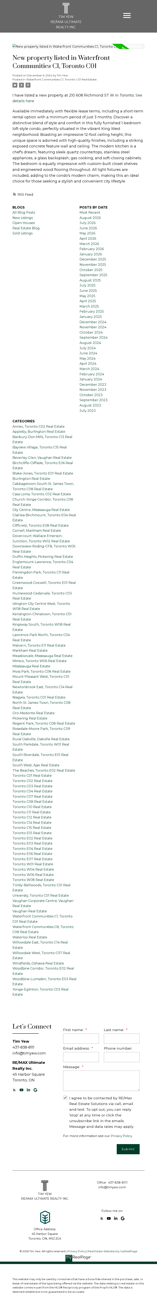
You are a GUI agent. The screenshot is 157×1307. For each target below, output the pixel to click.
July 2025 (87, 285)
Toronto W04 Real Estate (33, 869)
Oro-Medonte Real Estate (33, 713)
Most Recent (90, 212)
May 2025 (87, 296)
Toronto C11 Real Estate (31, 812)
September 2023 (94, 400)
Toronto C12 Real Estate (32, 817)
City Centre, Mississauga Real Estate (41, 510)
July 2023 (88, 411)
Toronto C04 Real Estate (32, 791)
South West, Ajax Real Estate (35, 765)
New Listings (22, 218)
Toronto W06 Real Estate (33, 875)
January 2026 (91, 254)
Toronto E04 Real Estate (32, 849)
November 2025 (93, 265)
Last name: (114, 1030)
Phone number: (118, 1048)
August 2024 (90, 343)
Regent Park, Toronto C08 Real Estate (43, 723)
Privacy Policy (121, 1136)
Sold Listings (22, 233)
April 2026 (88, 239)
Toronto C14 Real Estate (32, 823)
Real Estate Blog (26, 228)
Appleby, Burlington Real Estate (38, 432)
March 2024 (89, 369)
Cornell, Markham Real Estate (36, 531)
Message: (72, 1067)
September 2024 (94, 337)
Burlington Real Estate (31, 479)
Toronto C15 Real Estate (31, 828)
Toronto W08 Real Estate (33, 880)
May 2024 (87, 358)
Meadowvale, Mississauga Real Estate (42, 656)
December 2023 (93, 385)
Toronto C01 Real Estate (32, 776)
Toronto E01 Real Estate (32, 833)
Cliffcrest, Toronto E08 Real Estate (40, 525)
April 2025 (88, 301)
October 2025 (91, 270)
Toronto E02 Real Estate (32, 838)
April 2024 (88, 364)
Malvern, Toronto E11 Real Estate (39, 645)
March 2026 (89, 244)
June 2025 (88, 291)
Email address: (77, 1048)
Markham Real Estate (30, 650)
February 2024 (92, 374)
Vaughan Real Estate (29, 911)
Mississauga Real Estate (31, 666)
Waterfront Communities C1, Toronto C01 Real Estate (61, 79)
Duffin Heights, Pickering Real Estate (42, 557)
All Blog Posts (23, 212)
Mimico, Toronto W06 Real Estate (39, 661)
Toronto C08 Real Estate (32, 802)
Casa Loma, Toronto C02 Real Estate (41, 494)
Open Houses (23, 223)
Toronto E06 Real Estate (32, 854)
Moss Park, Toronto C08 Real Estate (41, 671)
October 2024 (91, 332)
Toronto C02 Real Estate (32, 781)
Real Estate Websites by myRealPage (112, 1251)
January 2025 (91, 317)
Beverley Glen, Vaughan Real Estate (42, 458)
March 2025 (89, 306)
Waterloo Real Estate (29, 937)
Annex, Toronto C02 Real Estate (38, 426)
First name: (73, 1030)
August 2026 (90, 218)
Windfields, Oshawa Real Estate (38, 963)
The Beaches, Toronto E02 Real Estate (43, 770)
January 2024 (91, 379)
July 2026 (87, 223)
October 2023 (91, 395)
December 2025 (93, 259)
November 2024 (93, 327)
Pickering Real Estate (29, 718)
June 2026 (88, 228)
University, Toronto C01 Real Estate (40, 895)
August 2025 (90, 280)
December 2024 (93, 322)
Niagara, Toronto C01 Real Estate (38, 697)
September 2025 (93, 275)
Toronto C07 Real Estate (32, 796)
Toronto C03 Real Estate (32, 786)
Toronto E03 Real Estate (32, 843)
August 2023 (90, 405)
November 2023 (93, 390)
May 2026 (87, 233)
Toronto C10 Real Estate (32, 807)
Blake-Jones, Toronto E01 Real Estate (42, 473)
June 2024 (88, 353)
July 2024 (88, 348)
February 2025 (92, 311)
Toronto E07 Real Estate (32, 859)
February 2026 (92, 249)
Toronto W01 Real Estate (32, 864)
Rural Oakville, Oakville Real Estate (41, 739)
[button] (14, 1090)
